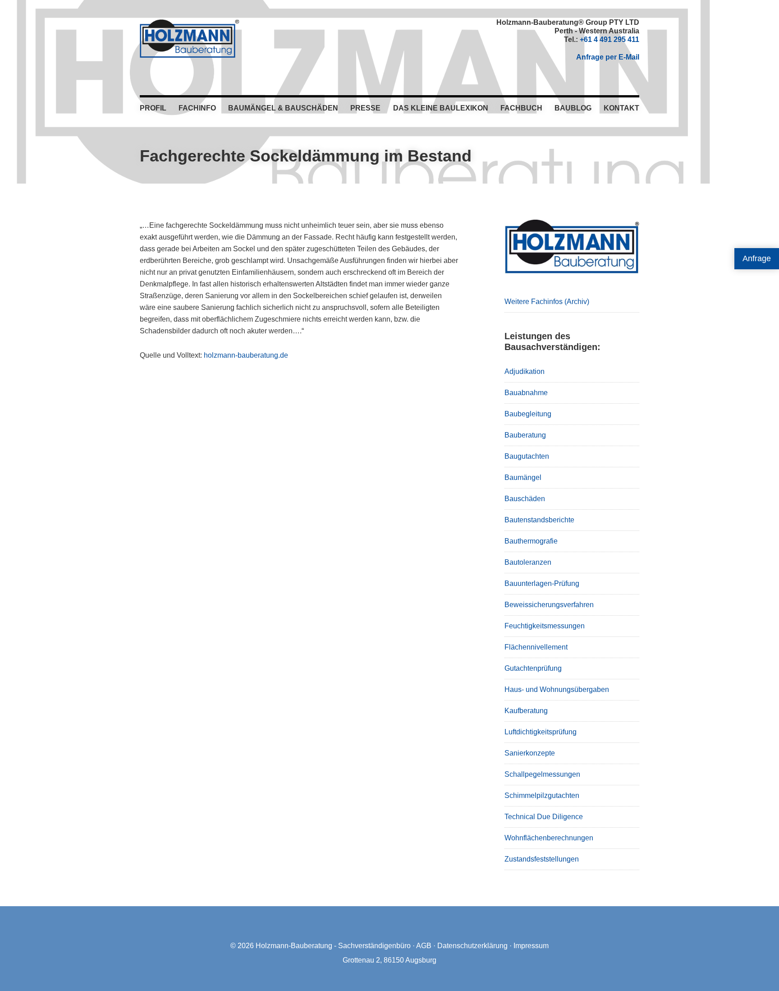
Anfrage (756, 258)
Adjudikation (524, 371)
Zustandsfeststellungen (541, 859)
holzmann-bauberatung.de (246, 355)
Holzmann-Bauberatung (189, 38)
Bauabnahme (526, 392)
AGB (423, 946)
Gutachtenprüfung (533, 668)
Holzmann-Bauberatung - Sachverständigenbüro (333, 946)
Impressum (531, 946)
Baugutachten (526, 456)
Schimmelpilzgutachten (541, 795)
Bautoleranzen (527, 562)
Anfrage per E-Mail (607, 57)
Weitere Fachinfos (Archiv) (546, 301)
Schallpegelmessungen (542, 774)
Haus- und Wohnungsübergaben (556, 689)
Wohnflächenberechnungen (548, 838)
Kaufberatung (526, 710)
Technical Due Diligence (543, 816)
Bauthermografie (531, 541)
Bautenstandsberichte (539, 520)
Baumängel (522, 477)
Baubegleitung (527, 414)
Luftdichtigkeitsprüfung (540, 732)
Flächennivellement (536, 647)
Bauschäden (524, 498)
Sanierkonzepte (529, 753)
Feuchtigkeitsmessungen (544, 626)
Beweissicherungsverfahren (549, 604)
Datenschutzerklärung (472, 946)
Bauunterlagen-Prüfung (541, 583)
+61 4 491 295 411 (609, 39)
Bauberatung (525, 435)
